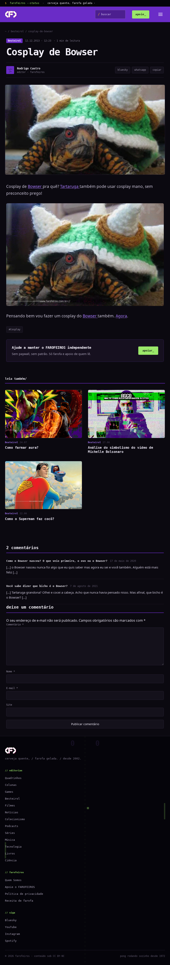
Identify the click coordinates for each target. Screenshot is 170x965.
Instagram (12, 933)
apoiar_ (148, 350)
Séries (10, 832)
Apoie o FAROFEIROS (20, 887)
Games (9, 791)
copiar (157, 69)
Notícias (11, 812)
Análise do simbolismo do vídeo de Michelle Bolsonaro (120, 450)
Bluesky (11, 920)
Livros (10, 853)
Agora (121, 316)
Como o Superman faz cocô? (29, 519)
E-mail (12, 688)
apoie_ (140, 14)
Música (10, 839)
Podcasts (11, 826)
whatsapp (140, 69)
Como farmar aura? (22, 448)
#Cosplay (14, 329)
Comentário (15, 624)
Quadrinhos (13, 778)
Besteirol (14, 40)
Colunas (11, 784)
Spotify (11, 940)
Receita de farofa (19, 900)
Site (9, 704)
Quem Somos (13, 880)
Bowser (35, 186)
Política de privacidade (24, 893)
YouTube (11, 927)
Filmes (10, 805)
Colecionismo (15, 819)
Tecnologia (13, 846)
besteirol (17, 31)
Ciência (11, 860)
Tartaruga (70, 186)
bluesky (123, 69)
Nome (10, 671)
